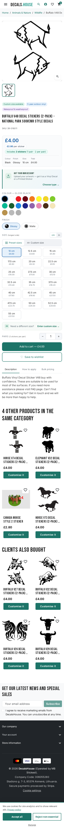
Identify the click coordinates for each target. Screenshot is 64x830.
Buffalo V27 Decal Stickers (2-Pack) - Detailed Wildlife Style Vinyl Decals (15, 591)
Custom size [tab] (37, 242)
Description (11, 369)
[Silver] (11, 212)
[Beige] (52, 206)
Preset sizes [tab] (15, 242)
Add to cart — (31, 346)
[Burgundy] (25, 199)
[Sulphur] (39, 199)
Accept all (17, 816)
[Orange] (32, 199)
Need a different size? (34, 326)
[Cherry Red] (18, 199)
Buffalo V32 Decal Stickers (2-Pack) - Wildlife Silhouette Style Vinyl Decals (48, 591)
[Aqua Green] (5, 206)
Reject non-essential (46, 816)
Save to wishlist (32, 357)
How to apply (29, 369)
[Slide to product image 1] (8, 90)
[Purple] (32, 206)
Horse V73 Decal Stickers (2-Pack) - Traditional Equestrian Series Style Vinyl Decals (47, 520)
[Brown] (45, 206)
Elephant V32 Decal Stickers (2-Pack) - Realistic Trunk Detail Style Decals (48, 460)
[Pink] (39, 206)
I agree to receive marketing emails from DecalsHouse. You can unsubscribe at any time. (33, 712)
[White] (11, 199)
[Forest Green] (11, 206)
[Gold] (5, 212)
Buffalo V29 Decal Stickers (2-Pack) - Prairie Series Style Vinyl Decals (47, 651)
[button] (38, 4)
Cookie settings (32, 790)
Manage (32, 824)
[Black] (5, 199)
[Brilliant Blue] (25, 206)
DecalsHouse (27, 768)
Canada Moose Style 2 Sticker (13, 520)
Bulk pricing (48, 369)
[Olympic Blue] (18, 206)
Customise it (16, 474)
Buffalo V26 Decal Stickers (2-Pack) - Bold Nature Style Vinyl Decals (15, 651)
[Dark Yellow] (45, 199)
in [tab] (59, 235)
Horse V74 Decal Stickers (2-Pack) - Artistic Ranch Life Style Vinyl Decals (15, 460)
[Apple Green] (52, 199)
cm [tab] (53, 235)
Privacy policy (14, 809)
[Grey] (18, 212)
